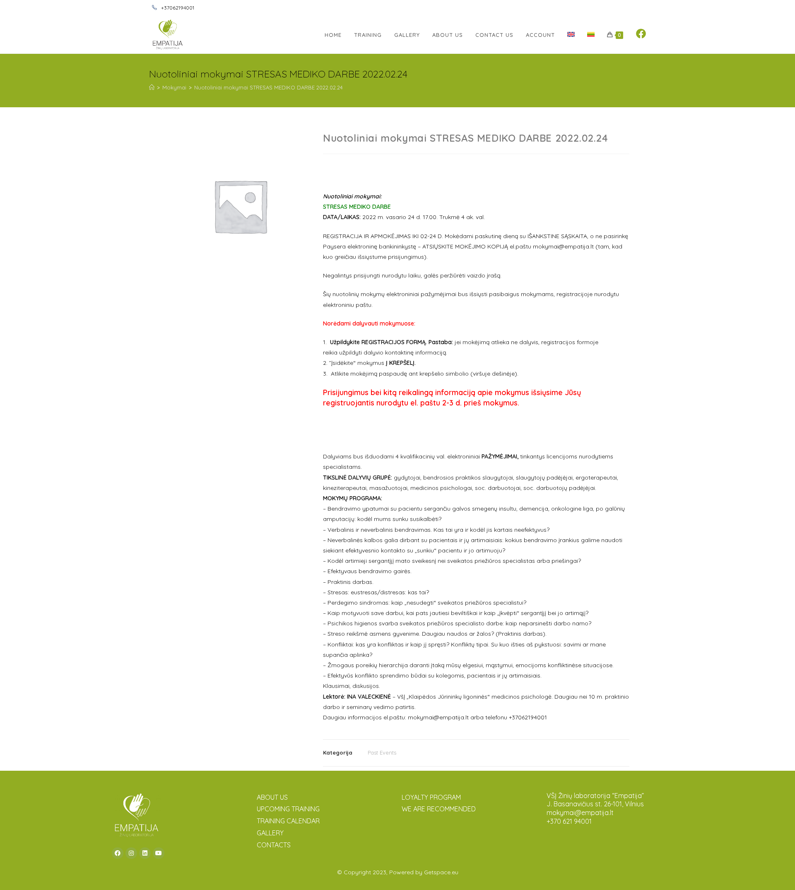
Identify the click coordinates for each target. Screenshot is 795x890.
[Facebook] (117, 853)
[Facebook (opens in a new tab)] (641, 34)
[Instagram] (131, 853)
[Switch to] (571, 34)
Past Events (382, 752)
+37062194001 (177, 8)
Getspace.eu (441, 872)
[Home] (151, 87)
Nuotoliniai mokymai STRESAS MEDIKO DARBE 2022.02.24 (268, 87)
